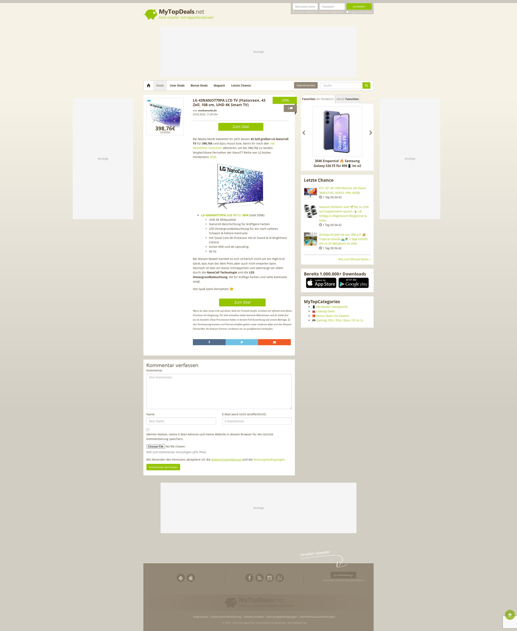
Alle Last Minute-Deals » (354, 259)
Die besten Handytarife (332, 307)
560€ (213, 157)
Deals (160, 85)
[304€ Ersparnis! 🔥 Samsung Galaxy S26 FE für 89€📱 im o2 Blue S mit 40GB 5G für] (337, 131)
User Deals (177, 85)
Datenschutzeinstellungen (317, 616)
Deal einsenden (306, 85)
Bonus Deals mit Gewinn (332, 316)
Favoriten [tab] (318, 99)
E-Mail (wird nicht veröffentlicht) (244, 414)
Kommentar (154, 370)
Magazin (219, 85)
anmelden (359, 6)
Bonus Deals (199, 85)
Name (150, 414)
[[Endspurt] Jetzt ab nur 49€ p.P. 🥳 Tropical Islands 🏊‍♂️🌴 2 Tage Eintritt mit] (310, 239)
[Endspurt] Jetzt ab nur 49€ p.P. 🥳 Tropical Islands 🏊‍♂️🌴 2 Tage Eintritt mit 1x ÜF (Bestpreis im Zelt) (343, 239)
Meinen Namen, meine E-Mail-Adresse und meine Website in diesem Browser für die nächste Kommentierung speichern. (209, 436)
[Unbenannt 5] (165, 116)
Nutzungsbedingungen (269, 459)
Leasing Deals (325, 311)
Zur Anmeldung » (343, 575)
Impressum (200, 616)
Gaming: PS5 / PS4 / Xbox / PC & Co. (340, 320)
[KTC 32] (310, 192)
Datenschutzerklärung (226, 459)
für (225, 215)
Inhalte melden (254, 616)
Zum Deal (241, 126)
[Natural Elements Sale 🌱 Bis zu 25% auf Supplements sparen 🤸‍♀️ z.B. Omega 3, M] (310, 211)
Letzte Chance (241, 85)
